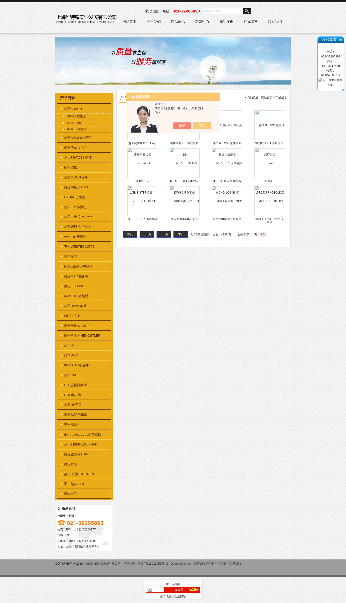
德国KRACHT (74, 109)
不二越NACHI (74, 484)
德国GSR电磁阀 (76, 415)
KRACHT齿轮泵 (76, 129)
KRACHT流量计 (76, 116)
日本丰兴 (70, 494)
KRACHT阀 (73, 123)
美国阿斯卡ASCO (77, 187)
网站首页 (129, 22)
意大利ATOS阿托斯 (78, 157)
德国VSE (70, 167)
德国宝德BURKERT (78, 266)
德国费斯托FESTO (78, 227)
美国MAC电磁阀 (76, 276)
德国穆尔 (70, 464)
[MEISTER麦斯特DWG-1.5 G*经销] (185, 178)
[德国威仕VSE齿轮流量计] (185, 140)
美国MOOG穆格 (76, 177)
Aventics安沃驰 (75, 237)
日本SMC (71, 355)
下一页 (164, 234)
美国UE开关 (73, 405)
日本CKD (70, 375)
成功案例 (226, 22)
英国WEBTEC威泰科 (79, 246)
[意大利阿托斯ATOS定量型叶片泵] (142, 140)
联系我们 (275, 22)
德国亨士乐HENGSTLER (82, 335)
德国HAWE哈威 (75, 306)
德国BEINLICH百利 (78, 138)
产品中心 (223, 563)
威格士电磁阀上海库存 (227, 219)
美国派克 (70, 256)
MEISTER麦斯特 (76, 296)
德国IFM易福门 (75, 207)
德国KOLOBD (74, 286)
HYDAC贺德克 (74, 197)
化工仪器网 (173, 584)
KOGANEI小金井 (76, 365)
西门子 (69, 345)
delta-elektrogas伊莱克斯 (82, 434)
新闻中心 (202, 22)
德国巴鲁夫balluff (76, 326)
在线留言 (251, 22)
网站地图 (129, 563)
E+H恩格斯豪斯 (75, 385)
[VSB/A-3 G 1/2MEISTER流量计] (142, 178)
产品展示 (178, 22)
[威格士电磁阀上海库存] (227, 216)
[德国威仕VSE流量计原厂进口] (270, 140)
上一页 (147, 234)
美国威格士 (72, 424)
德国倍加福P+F (75, 148)
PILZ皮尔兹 (72, 316)
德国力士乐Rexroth (78, 217)
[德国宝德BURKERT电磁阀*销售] (185, 216)
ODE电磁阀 (72, 395)
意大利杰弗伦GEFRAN (80, 444)
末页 (181, 234)
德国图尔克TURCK (78, 454)
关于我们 (154, 22)
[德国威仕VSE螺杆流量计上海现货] (227, 140)
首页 (130, 234)
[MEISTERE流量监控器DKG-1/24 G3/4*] (227, 178)
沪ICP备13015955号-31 (153, 563)
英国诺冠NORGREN (79, 474)
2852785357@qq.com (82, 540)
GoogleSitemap (181, 563)
